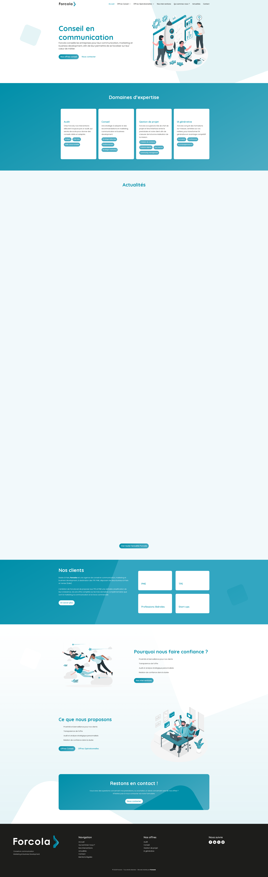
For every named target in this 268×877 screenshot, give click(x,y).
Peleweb (153, 870)
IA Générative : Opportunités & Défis (79, 295)
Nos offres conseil (69, 56)
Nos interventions (164, 4)
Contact (206, 4)
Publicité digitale (86, 414)
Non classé (84, 299)
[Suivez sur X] (218, 842)
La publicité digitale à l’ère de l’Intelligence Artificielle (87, 526)
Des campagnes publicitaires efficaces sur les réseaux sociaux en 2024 (96, 410)
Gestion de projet (151, 848)
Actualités (196, 4)
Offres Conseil (123, 4)
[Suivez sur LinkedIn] (214, 842)
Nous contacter (89, 56)
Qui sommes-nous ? (182, 4)
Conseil (147, 845)
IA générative (149, 851)
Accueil (111, 4)
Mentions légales (85, 857)
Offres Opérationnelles (142, 4)
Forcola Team (67, 299)
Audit (146, 842)
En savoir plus (67, 602)
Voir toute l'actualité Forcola (134, 546)
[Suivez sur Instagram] (223, 842)
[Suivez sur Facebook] (210, 842)
